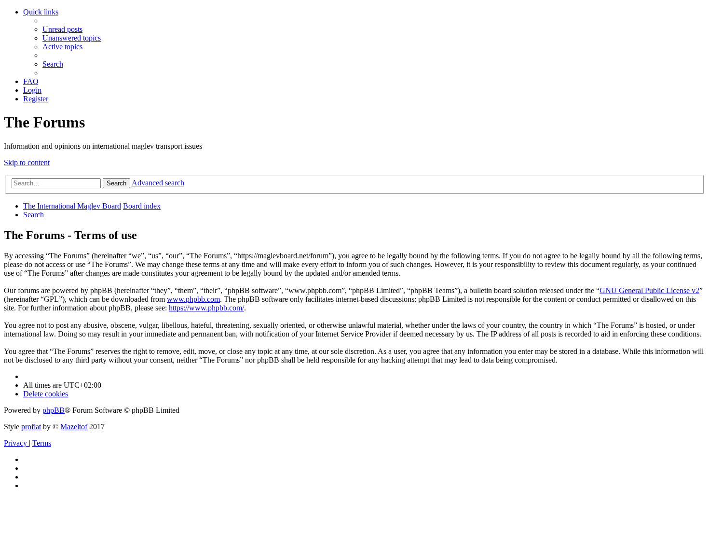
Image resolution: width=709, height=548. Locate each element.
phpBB (53, 410)
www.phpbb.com (193, 299)
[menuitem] (62, 29)
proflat (31, 426)
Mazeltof (73, 426)
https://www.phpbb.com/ (206, 308)
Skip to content (27, 162)
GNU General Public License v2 (649, 290)
